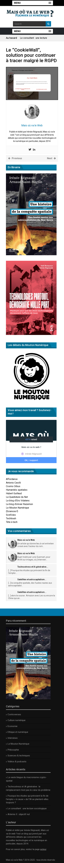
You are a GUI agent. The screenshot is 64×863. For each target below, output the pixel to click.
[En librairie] (31, 254)
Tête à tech (11, 522)
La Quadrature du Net (17, 497)
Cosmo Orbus (13, 486)
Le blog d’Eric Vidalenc (18, 500)
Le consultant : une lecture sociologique (27, 808)
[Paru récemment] (28, 698)
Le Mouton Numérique (17, 507)
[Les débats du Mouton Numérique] (31, 401)
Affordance (12, 479)
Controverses (14, 714)
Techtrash (11, 518)
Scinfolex (11, 514)
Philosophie (13, 749)
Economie (12, 726)
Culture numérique (16, 720)
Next (49, 158)
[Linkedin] (34, 149)
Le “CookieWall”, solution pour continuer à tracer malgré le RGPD (31, 55)
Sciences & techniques (19, 755)
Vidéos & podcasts (17, 761)
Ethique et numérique (18, 732)
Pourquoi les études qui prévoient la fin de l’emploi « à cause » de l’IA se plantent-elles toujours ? (27, 799)
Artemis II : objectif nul (31, 38)
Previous (17, 158)
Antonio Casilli (13, 482)
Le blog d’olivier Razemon (19, 504)
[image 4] (32, 99)
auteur (43, 849)
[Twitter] (30, 149)
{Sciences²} (12, 511)
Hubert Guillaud (14, 493)
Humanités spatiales (16, 489)
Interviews (13, 738)
